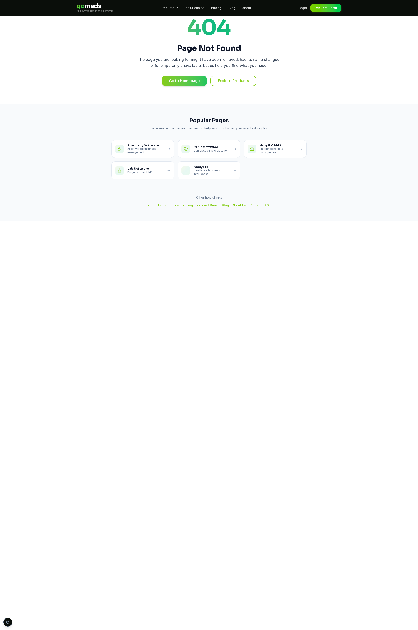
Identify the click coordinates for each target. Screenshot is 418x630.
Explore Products (233, 80)
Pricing (216, 8)
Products (167, 8)
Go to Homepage (184, 80)
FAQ (268, 205)
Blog (232, 8)
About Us (239, 205)
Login (302, 8)
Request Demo (326, 8)
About (246, 8)
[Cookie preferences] (7, 622)
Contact (255, 205)
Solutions (192, 8)
